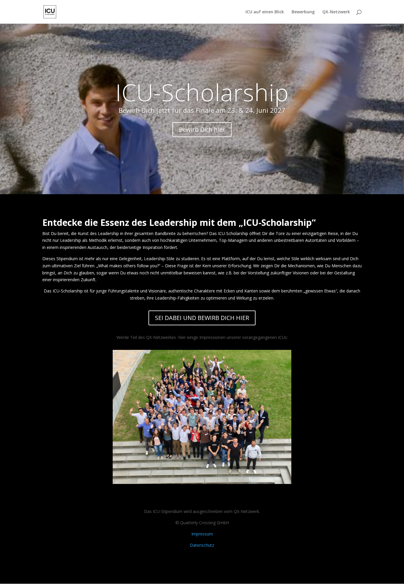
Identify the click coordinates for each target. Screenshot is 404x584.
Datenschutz (202, 545)
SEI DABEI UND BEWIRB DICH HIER (202, 318)
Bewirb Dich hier (202, 129)
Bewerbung (303, 12)
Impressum (202, 534)
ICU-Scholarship (202, 92)
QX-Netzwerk (336, 12)
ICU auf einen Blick (264, 12)
